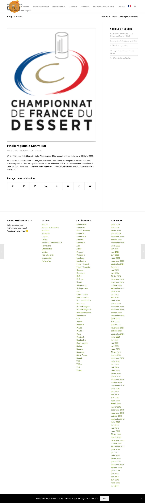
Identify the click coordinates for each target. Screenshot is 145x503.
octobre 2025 (116, 239)
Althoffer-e (80, 242)
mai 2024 (115, 270)
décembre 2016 (117, 464)
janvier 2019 (116, 406)
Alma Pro (80, 233)
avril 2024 (115, 273)
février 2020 (116, 373)
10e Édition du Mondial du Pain (120, 58)
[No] (141, 498)
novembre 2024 (117, 261)
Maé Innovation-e (83, 300)
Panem (79, 321)
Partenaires (46, 261)
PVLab (79, 327)
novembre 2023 (117, 282)
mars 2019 (115, 400)
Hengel (79, 282)
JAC (78, 291)
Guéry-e (79, 279)
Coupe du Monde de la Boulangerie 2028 (123, 41)
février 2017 (116, 458)
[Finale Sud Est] (143, 251)
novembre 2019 (117, 379)
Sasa (78, 333)
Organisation (47, 258)
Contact (45, 236)
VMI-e (78, 370)
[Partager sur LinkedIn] (45, 186)
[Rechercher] (135, 6)
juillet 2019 (115, 388)
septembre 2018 (117, 419)
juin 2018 (115, 425)
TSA (78, 361)
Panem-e (80, 324)
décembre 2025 (117, 236)
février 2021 (116, 352)
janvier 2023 (116, 303)
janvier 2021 (116, 355)
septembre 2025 (117, 242)
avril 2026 (115, 227)
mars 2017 (115, 455)
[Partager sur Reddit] (78, 186)
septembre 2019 (117, 385)
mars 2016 (115, 482)
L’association (47, 248)
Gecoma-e (80, 273)
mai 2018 (115, 428)
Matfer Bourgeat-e (83, 309)
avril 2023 (115, 297)
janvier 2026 (116, 233)
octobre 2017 (116, 443)
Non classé (81, 315)
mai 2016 (115, 476)
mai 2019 (115, 394)
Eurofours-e (81, 261)
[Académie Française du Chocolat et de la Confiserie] (2, 251)
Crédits (45, 239)
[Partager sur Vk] (67, 186)
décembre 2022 (117, 306)
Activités (45, 230)
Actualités (26, 150)
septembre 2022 (117, 315)
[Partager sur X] (23, 186)
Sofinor (79, 346)
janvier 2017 (116, 461)
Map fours (80, 303)
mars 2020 (115, 370)
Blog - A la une (14, 16)
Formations (46, 245)
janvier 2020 (116, 376)
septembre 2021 (117, 333)
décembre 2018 (117, 409)
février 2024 (116, 276)
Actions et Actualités (50, 227)
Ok (104, 498)
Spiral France (81, 355)
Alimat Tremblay (83, 230)
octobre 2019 (116, 382)
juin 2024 (115, 267)
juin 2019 (115, 391)
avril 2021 (115, 346)
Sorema (79, 349)
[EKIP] (19, 6)
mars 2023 (115, 300)
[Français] (129, 6)
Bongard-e (80, 254)
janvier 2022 (116, 324)
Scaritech (80, 336)
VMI (78, 367)
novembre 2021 (117, 327)
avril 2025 (115, 254)
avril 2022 (115, 321)
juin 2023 (115, 294)
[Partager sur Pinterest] (34, 186)
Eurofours (80, 258)
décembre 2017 (117, 440)
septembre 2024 (117, 263)
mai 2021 (115, 343)
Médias (45, 251)
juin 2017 (115, 452)
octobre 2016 (116, 467)
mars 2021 (115, 349)
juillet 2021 (115, 336)
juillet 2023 (115, 291)
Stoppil (79, 358)
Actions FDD (81, 224)
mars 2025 (115, 258)
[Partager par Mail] (90, 186)
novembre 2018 (117, 412)
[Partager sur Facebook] (12, 186)
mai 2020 (115, 367)
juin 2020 (115, 364)
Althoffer (79, 239)
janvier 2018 (116, 437)
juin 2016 (115, 473)
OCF (78, 318)
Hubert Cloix (81, 285)
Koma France (82, 294)
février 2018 (116, 434)
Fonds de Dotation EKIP (52, 242)
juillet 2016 (115, 470)
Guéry (78, 276)
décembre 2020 (117, 358)
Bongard (79, 251)
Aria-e (78, 248)
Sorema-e (80, 352)
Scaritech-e (81, 340)
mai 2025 (115, 251)
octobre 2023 (116, 285)
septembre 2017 (117, 446)
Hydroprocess (82, 288)
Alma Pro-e (81, 236)
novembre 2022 (117, 309)
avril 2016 (115, 479)
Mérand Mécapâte (83, 312)
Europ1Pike (37, 150)
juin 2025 (115, 248)
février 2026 (116, 230)
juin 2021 (115, 340)
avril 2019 (115, 397)
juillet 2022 (115, 318)
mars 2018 (115, 431)
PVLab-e (80, 330)
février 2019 (116, 403)
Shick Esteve (82, 343)
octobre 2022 (116, 312)
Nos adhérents (48, 254)
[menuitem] (26, 6)
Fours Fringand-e (83, 267)
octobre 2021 (116, 330)
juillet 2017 (115, 449)
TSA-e (79, 364)
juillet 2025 (115, 245)
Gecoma (79, 270)
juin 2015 (115, 485)
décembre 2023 (117, 279)
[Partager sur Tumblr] (56, 186)
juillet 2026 (115, 224)
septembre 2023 (117, 288)
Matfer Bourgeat (83, 306)
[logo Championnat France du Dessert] (51, 85)
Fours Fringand (82, 263)
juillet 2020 (115, 361)
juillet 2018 (115, 422)
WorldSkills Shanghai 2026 (119, 46)
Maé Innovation (82, 297)
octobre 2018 (116, 415)
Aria (78, 245)
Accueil (45, 224)
